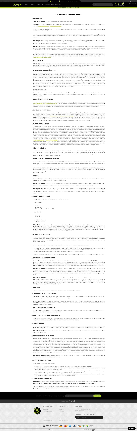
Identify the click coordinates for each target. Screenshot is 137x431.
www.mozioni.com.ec (55, 26)
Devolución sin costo (73, 1)
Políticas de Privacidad (63, 415)
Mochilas (27, 4)
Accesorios (47, 4)
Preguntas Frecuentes (47, 420)
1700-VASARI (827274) (124, 1)
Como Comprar (63, 1)
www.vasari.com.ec (43, 26)
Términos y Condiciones (63, 413)
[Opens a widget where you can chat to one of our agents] (132, 428)
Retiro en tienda (46, 415)
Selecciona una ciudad (81, 417)
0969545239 (77, 411)
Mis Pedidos (61, 409)
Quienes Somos (46, 409)
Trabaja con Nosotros (63, 420)
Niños (52, 4)
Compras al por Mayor (47, 411)
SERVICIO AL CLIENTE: (82, 409)
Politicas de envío (62, 418)
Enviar (97, 395)
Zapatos (38, 4)
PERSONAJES (58, 4)
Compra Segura (54, 1)
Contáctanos (61, 411)
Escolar (33, 4)
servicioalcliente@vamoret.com (42, 57)
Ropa (42, 4)
